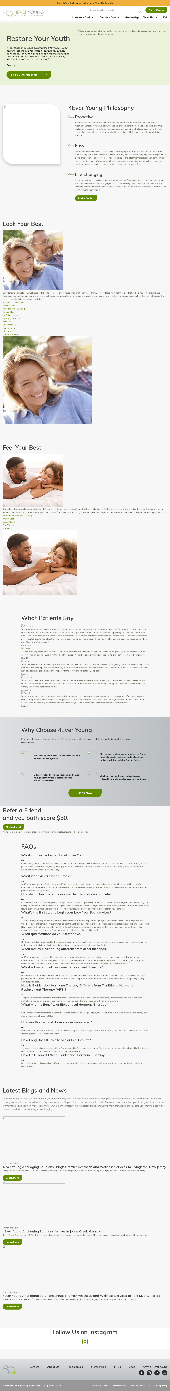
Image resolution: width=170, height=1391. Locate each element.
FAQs (117, 1366)
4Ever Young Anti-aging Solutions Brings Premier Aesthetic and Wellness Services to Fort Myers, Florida (81, 1296)
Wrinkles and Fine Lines (13, 302)
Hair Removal (9, 328)
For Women (8, 525)
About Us (148, 17)
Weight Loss (8, 518)
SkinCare (7, 321)
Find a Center (156, 10)
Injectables (7, 331)
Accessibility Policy (158, 1385)
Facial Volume (9, 305)
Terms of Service (137, 1385)
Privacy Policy (119, 1385)
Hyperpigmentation (11, 318)
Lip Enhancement (10, 315)
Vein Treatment (9, 324)
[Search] (137, 10)
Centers (34, 1366)
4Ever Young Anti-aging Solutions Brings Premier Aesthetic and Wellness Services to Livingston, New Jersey (84, 1167)
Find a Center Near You (24, 74)
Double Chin (8, 312)
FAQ (165, 17)
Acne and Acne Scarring (14, 308)
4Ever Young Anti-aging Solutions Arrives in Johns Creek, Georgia (52, 1231)
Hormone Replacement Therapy (17, 515)
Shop (132, 1366)
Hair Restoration (10, 334)
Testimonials (75, 1366)
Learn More (12, 1177)
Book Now (85, 793)
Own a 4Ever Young (155, 1366)
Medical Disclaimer (100, 1385)
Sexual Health (9, 522)
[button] (85, 857)
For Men (6, 528)
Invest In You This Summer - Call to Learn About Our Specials (85, 3)
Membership (132, 17)
